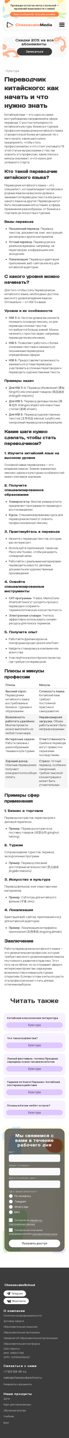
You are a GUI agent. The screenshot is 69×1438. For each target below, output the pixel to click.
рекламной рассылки (45, 1234)
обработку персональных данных (25, 1222)
